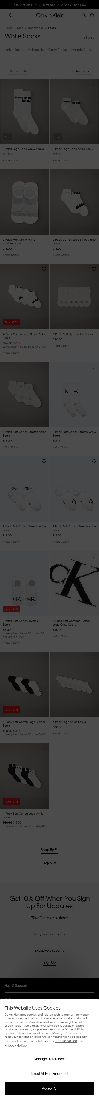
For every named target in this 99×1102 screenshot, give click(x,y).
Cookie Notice (66, 1041)
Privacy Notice (16, 1045)
